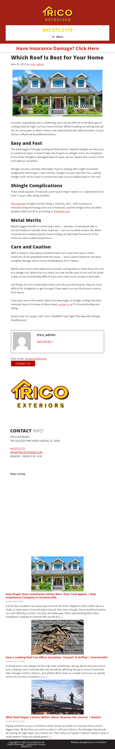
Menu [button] (59, 36)
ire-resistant (19, 203)
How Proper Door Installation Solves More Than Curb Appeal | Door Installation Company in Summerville (51, 595)
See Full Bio (44, 341)
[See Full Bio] (53, 341)
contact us (64, 304)
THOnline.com (62, 211)
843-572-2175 (57, 30)
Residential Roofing (36, 358)
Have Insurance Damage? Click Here (57, 48)
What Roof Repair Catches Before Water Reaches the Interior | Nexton (53, 717)
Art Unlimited (99, 742)
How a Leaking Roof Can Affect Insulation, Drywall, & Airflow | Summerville (57, 657)
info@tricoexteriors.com (26, 452)
